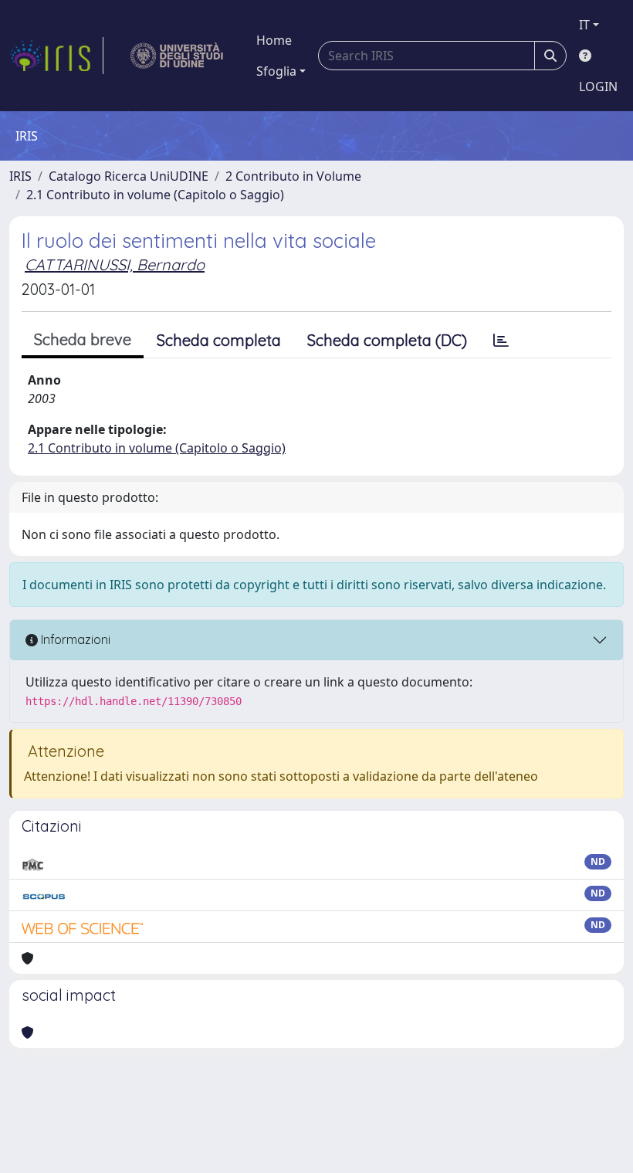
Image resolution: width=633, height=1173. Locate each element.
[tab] (501, 340)
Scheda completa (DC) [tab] (387, 340)
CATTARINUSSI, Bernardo (115, 264)
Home (274, 40)
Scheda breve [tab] (82, 339)
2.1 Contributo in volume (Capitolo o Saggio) (155, 194)
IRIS (20, 176)
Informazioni (74, 639)
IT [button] (584, 24)
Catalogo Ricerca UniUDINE (128, 176)
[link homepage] (56, 55)
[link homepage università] (177, 55)
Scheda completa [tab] (219, 340)
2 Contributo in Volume (293, 176)
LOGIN (598, 86)
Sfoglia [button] (276, 71)
